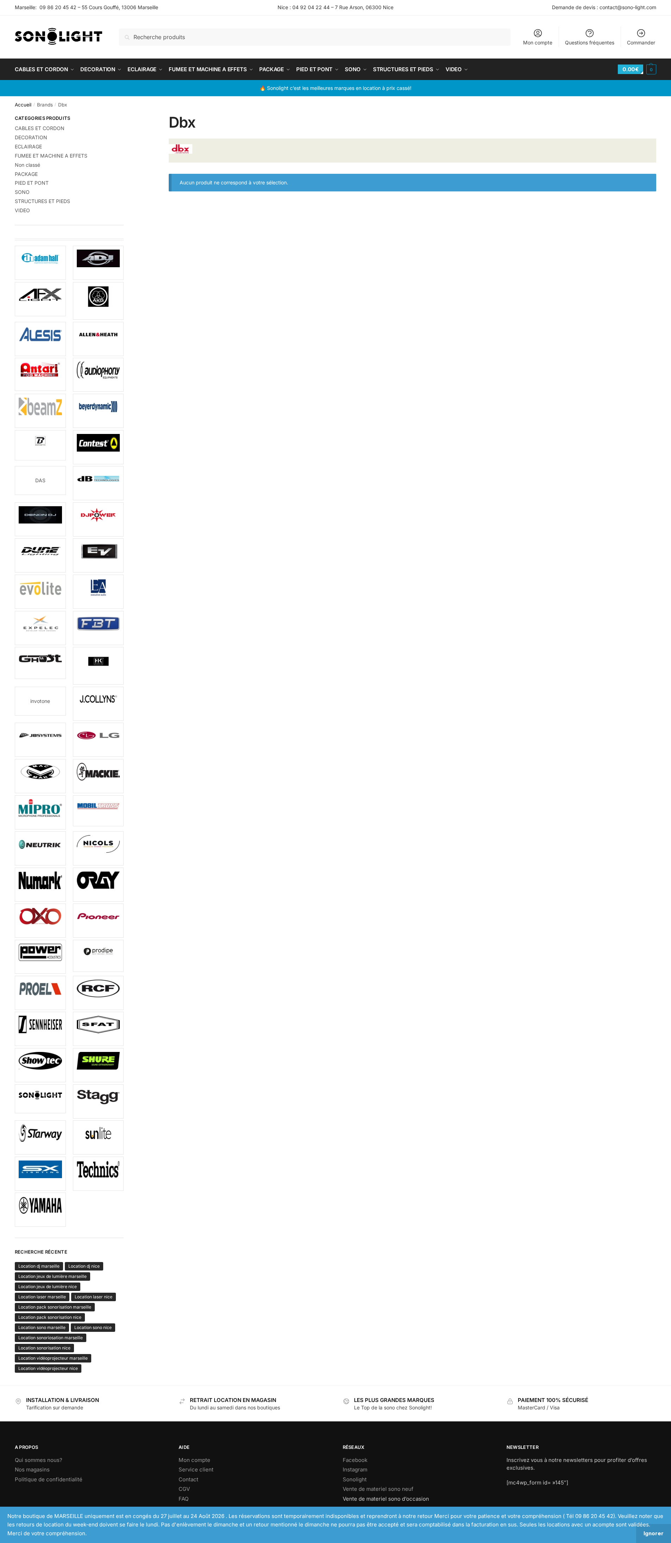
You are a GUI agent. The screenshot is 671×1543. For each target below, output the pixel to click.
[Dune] (40, 555)
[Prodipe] (98, 956)
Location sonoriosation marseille (50, 1337)
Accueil (23, 105)
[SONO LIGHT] (40, 1098)
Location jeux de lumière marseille (52, 1276)
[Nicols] (98, 848)
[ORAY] (98, 885)
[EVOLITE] (40, 592)
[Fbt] (98, 628)
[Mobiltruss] (98, 810)
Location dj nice (84, 1266)
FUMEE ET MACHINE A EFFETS (51, 156)
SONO (22, 192)
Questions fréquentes (589, 42)
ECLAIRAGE (28, 146)
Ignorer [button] (654, 1533)
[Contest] (98, 447)
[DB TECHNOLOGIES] (98, 483)
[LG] (98, 740)
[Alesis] (40, 339)
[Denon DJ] (40, 519)
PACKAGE (26, 174)
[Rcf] (98, 993)
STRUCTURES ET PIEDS (42, 201)
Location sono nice (93, 1327)
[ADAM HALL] (40, 263)
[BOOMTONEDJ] (40, 445)
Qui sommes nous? (38, 1460)
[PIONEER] (98, 921)
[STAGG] (98, 1101)
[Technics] (98, 1174)
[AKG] (98, 301)
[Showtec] (40, 1065)
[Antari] (40, 374)
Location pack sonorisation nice (49, 1317)
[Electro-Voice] (98, 555)
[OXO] (40, 921)
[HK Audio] (98, 666)
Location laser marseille (42, 1296)
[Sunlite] (98, 1137)
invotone (40, 701)
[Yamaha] (40, 1210)
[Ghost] (40, 663)
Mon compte (537, 42)
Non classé (27, 165)
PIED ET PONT (32, 183)
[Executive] (98, 592)
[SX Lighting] (40, 1174)
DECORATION (31, 137)
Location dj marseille (39, 1266)
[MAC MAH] (40, 776)
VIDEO (22, 210)
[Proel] (40, 993)
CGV (184, 1489)
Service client (196, 1469)
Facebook (355, 1460)
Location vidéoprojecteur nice (48, 1368)
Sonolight (355, 1479)
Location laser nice (93, 1296)
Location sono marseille (42, 1327)
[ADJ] (98, 263)
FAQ (183, 1498)
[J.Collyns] (98, 704)
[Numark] (40, 885)
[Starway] (40, 1137)
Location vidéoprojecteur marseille (53, 1358)
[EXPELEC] (40, 628)
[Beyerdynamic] (98, 411)
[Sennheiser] (40, 1029)
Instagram (355, 1469)
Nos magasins (32, 1469)
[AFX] (40, 299)
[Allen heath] (98, 339)
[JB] (40, 740)
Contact (188, 1479)
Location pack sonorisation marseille (54, 1307)
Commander (641, 42)
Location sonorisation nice (44, 1348)
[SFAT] (98, 1029)
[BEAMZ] (40, 411)
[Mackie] (98, 776)
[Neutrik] (40, 848)
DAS (40, 480)
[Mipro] (40, 812)
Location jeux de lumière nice (47, 1286)
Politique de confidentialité (48, 1479)
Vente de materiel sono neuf (378, 1489)
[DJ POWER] (98, 519)
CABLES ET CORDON (39, 128)
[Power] (40, 957)
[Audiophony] (98, 375)
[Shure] (98, 1065)
